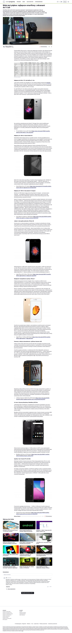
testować (48, 82)
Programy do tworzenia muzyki (7, 612)
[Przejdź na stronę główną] (4, 2)
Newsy (24, 1)
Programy (19, 1)
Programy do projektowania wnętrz (8, 613)
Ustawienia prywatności (52, 623)
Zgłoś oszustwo (30, 1)
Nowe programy (5, 619)
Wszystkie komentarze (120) (27, 592)
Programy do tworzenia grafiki (7, 618)
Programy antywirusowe (6, 616)
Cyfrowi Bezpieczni (38, 1)
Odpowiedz (8, 586)
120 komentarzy (44, 46)
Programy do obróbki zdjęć (6, 611)
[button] (60, 1)
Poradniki (20, 611)
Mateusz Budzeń (8, 46)
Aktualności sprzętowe (22, 612)
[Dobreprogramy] (11, 1)
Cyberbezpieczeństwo (22, 613)
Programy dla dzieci (5, 617)
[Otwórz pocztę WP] (58, 2)
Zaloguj (65, 1)
